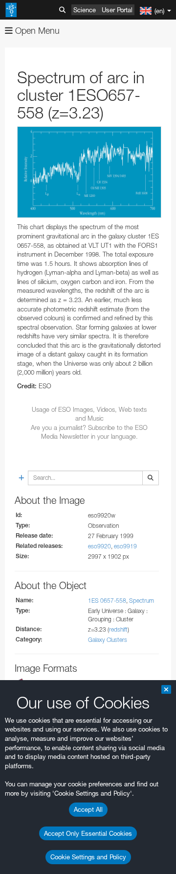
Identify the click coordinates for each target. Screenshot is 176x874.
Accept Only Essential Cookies (88, 833)
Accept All (88, 809)
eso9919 (125, 546)
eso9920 (99, 546)
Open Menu (36, 30)
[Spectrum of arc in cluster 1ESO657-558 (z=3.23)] (89, 172)
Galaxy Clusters (107, 639)
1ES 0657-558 (107, 600)
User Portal (117, 10)
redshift (118, 629)
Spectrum (141, 600)
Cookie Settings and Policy (88, 857)
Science (84, 10)
